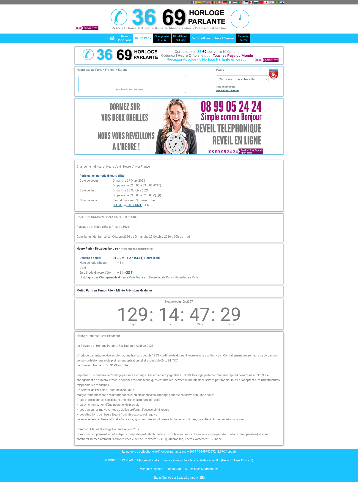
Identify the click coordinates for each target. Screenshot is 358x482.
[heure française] (193, 2)
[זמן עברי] (282, 2)
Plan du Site (174, 469)
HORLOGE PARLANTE (122, 460)
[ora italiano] (230, 2)
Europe (123, 70)
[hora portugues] (240, 2)
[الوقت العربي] (277, 2)
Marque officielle (148, 460)
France (110, 70)
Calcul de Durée (201, 38)
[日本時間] (266, 2)
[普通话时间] (261, 2)
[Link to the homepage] (112, 38)
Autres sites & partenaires (201, 469)
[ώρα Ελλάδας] (245, 2)
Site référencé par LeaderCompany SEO (179, 477)
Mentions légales (151, 469)
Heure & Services (224, 38)
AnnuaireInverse (243, 38)
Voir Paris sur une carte (227, 90)
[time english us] (204, 2)
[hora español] (198, 2)
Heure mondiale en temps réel (137, 248)
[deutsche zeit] (224, 2)
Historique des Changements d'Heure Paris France (112, 277)
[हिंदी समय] (271, 2)
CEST (129, 272)
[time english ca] (251, 2)
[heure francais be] (214, 2)
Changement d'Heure (162, 38)
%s (114, 262)
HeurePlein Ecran (124, 38)
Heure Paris (143, 38)
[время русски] (256, 2)
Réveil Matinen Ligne (180, 38)
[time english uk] (209, 2)
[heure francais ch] (219, 2)
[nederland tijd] (235, 2)
